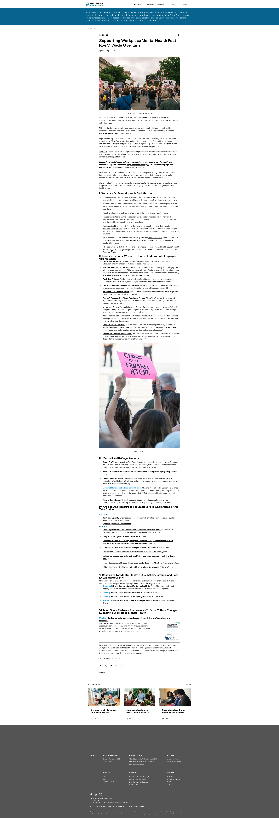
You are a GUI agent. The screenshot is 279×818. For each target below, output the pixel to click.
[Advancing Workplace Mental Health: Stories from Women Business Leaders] (139, 697)
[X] (100, 794)
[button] (173, 779)
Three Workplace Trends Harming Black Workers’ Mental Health (173, 711)
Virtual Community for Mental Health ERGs (143, 759)
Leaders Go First (172, 759)
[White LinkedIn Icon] (96, 794)
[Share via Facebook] (100, 665)
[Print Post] (122, 665)
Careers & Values (108, 781)
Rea (130, 784)
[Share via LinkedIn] (111, 665)
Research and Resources (137, 779)
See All (188, 684)
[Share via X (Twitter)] (106, 665)
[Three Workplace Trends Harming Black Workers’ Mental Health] (175, 697)
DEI (101, 658)
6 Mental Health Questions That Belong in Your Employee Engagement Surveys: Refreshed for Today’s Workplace (104, 711)
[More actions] (178, 35)
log (138, 784)
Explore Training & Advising (112, 759)
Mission (105, 777)
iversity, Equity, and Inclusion (139, 782)
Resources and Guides (112, 658)
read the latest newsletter (146, 20)
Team (105, 779)
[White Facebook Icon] (91, 794)
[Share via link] (116, 665)
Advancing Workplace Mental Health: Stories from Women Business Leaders (139, 711)
